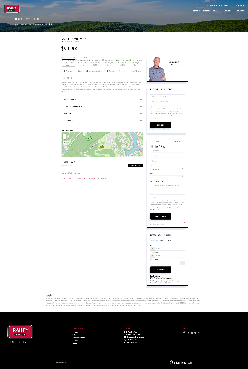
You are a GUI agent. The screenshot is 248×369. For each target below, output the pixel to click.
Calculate (160, 270)
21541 (93, 178)
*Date (151, 165)
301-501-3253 (212, 6)
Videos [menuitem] (75, 340)
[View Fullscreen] (64, 142)
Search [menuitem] (196, 11)
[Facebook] (184, 333)
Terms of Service (156, 224)
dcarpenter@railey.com (135, 337)
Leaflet (125, 155)
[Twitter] (195, 333)
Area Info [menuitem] (240, 11)
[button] (51, 24)
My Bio (178, 69)
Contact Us (159, 141)
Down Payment (154, 252)
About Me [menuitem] (228, 11)
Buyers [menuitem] (206, 11)
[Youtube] (191, 333)
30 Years (160, 240)
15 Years (168, 240)
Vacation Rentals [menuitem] (78, 337)
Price (151, 245)
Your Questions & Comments (158, 181)
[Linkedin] (188, 333)
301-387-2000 (225, 6)
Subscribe (160, 125)
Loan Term (153, 240)
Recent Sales (179, 67)
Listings (69, 178)
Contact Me (172, 69)
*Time (151, 173)
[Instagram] (199, 333)
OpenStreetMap (132, 155)
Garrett (80, 178)
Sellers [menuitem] (216, 11)
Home (63, 178)
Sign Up (242, 6)
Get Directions (136, 165)
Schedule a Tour (176, 141)
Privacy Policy (156, 118)
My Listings (172, 67)
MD (75, 178)
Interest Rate (154, 259)
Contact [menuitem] (75, 343)
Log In (235, 6)
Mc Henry (87, 178)
